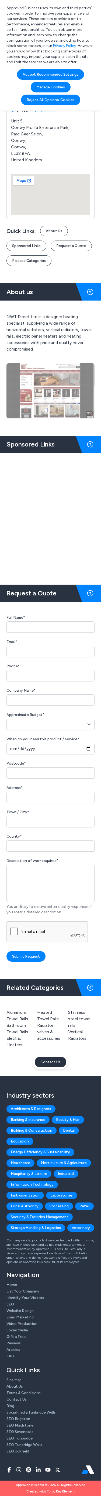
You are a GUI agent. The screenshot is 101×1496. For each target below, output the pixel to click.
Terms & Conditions (23, 1393)
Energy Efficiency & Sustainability (40, 1152)
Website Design (20, 1310)
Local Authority (25, 1206)
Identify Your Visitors (25, 1297)
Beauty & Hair (68, 1119)
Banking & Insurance (28, 1119)
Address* (14, 787)
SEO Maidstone (19, 1425)
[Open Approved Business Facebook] (9, 1469)
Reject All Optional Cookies (51, 100)
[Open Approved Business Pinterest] (28, 1469)
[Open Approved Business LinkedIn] (38, 1469)
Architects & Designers (31, 1109)
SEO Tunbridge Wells (24, 1444)
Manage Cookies (50, 87)
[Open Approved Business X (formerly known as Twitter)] (57, 1469)
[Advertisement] (50, 516)
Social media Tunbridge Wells (31, 1412)
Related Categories (29, 260)
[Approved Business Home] (88, 1469)
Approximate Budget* (25, 714)
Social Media (17, 1330)
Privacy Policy (64, 46)
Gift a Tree (16, 1336)
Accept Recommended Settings (50, 74)
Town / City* (17, 812)
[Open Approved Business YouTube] (48, 1469)
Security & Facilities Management (39, 1217)
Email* (11, 641)
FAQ (10, 1356)
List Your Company (22, 1291)
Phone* (13, 666)
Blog (10, 1406)
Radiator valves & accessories (48, 1032)
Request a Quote (71, 246)
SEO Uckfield (17, 1451)
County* (14, 836)
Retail (84, 1206)
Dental (69, 1130)
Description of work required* (32, 860)
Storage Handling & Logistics (36, 1227)
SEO (10, 1304)
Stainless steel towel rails (79, 1019)
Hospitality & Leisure (29, 1173)
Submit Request (26, 956)
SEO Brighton (18, 1419)
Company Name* (21, 690)
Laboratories (61, 1195)
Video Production (21, 1323)
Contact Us (50, 1062)
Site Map (14, 1380)
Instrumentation (25, 1195)
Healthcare (20, 1163)
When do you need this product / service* (42, 739)
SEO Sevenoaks (19, 1432)
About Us (54, 231)
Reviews (13, 1343)
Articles (13, 1349)
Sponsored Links (26, 246)
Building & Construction (31, 1130)
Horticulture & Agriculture (64, 1163)
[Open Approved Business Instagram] (19, 1469)
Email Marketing (20, 1317)
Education (20, 1141)
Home (11, 1284)
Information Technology (32, 1184)
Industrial (66, 1173)
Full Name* (15, 617)
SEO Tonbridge (19, 1438)
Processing (59, 1206)
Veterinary (81, 1227)
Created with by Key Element (50, 1491)
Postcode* (16, 763)
